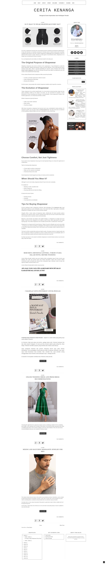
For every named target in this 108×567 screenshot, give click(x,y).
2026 (25, 535)
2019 (25, 553)
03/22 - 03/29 (27, 540)
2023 (25, 546)
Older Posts (62, 525)
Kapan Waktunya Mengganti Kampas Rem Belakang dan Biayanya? (80, 100)
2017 (25, 556)
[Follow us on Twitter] (75, 52)
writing (77, 73)
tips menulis (77, 71)
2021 (25, 549)
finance (77, 66)
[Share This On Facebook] (39, 246)
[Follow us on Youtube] (81, 52)
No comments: (60, 242)
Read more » (43, 275)
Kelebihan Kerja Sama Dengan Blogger (80, 90)
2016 (25, 558)
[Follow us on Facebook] (72, 52)
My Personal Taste (49, 536)
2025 (25, 542)
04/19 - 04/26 (27, 536)
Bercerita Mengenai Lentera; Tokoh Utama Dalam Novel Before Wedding (43, 254)
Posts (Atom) (29, 527)
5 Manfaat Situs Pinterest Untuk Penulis (42, 291)
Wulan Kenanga (49, 538)
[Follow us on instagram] (78, 52)
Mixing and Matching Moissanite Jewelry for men (43, 450)
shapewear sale (57, 207)
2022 (25, 547)
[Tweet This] (43, 246)
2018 (25, 554)
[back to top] (104, 562)
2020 (25, 551)
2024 (77, 61)
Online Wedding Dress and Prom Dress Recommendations (42, 378)
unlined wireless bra (44, 109)
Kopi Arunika (48, 535)
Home (40, 525)
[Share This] (36, 246)
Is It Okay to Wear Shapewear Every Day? (43, 24)
